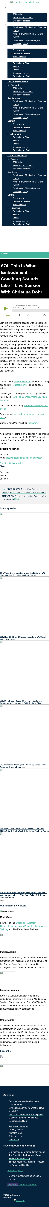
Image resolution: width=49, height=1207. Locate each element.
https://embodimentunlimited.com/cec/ (23, 458)
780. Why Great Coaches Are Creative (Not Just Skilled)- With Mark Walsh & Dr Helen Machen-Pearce (24, 830)
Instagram (33, 423)
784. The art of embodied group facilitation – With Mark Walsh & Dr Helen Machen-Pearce (23, 574)
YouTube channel (22, 381)
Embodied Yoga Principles (21, 926)
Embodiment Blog (21, 63)
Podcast (16, 66)
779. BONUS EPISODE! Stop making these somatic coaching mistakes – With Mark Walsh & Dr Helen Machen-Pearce (23, 895)
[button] (24, 472)
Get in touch (18, 50)
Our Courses (16, 24)
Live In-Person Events (20, 8)
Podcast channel (20, 385)
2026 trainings (19, 14)
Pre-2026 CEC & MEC (23, 17)
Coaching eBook (20, 73)
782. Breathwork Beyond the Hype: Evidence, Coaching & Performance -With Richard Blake (21, 702)
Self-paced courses (21, 21)
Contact (13, 47)
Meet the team (19, 56)
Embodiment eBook (21, 76)
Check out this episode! (11, 463)
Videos (16, 70)
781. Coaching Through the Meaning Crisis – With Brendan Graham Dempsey (23, 766)
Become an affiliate (21, 53)
